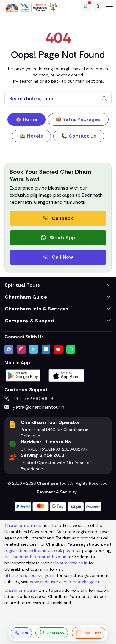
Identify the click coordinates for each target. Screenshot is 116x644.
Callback (62, 218)
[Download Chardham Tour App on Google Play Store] (23, 375)
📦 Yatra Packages (78, 119)
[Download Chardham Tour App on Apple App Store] (66, 375)
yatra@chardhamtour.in (38, 407)
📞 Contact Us (78, 136)
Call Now (62, 257)
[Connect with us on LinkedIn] (46, 349)
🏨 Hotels (31, 136)
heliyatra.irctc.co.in (68, 563)
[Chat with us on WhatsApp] (70, 349)
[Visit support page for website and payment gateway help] (58, 506)
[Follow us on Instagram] (21, 349)
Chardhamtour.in (20, 525)
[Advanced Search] (98, 6)
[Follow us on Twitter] (33, 349)
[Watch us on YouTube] (58, 349)
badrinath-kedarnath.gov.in (39, 556)
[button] (86, 6)
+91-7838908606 (33, 398)
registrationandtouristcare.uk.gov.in (39, 550)
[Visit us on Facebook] (8, 349)
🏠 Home (26, 119)
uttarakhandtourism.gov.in (30, 575)
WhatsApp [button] (61, 237)
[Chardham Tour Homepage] (31, 7)
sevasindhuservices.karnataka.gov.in (65, 581)
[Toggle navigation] (109, 6)
